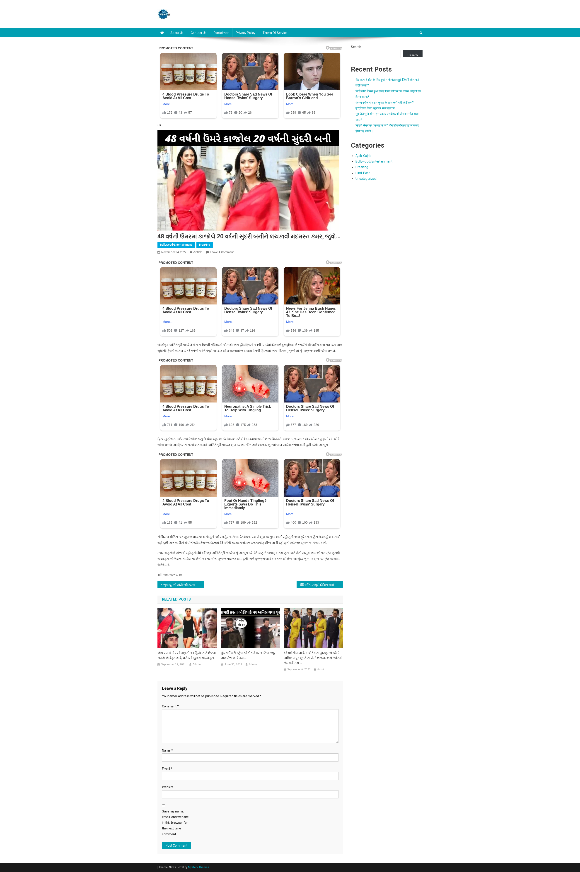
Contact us (198, 33)
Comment (170, 706)
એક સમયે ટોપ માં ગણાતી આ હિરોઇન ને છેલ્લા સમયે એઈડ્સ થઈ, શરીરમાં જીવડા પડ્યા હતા (186, 655)
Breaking (204, 244)
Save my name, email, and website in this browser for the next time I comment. (175, 823)
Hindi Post (362, 173)
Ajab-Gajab (363, 156)
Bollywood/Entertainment (176, 244)
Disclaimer (221, 33)
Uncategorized (366, 178)
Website (168, 787)
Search (356, 47)
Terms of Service (275, 33)
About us (177, 33)
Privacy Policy (245, 33)
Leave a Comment (222, 252)
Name (167, 750)
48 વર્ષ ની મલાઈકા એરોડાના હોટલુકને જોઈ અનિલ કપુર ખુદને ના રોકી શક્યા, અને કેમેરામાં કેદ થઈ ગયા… (313, 658)
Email (167, 769)
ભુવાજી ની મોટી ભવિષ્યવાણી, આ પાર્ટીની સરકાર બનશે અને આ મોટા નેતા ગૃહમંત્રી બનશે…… (183, 585)
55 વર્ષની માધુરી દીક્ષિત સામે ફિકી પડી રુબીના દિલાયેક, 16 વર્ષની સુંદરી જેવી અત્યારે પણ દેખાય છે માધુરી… (321, 585)
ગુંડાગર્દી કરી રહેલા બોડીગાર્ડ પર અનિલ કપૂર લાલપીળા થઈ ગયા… (248, 655)
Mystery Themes (198, 867)
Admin (198, 252)
